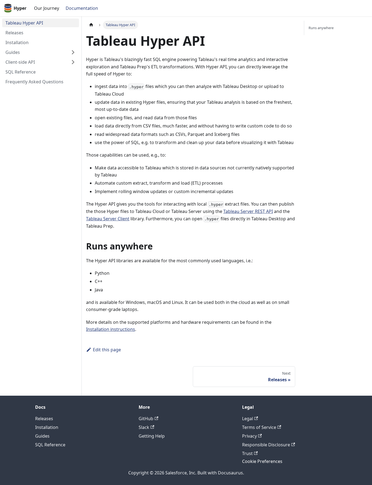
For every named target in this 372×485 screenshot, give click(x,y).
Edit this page (107, 350)
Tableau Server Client (107, 219)
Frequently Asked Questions (34, 82)
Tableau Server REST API (248, 211)
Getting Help (152, 436)
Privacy (249, 436)
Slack (144, 427)
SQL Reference (20, 72)
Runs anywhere (321, 27)
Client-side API (20, 62)
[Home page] (91, 25)
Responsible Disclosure (266, 445)
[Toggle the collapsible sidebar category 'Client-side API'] (73, 62)
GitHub (146, 419)
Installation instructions (110, 329)
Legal (247, 419)
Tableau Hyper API (24, 23)
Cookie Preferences (262, 461)
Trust (247, 453)
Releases (14, 33)
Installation (17, 42)
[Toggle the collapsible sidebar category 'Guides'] (73, 52)
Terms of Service (259, 427)
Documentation (82, 8)
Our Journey (46, 8)
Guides (12, 52)
